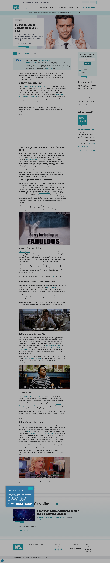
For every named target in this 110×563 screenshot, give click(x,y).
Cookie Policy (24, 500)
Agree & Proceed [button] (28, 503)
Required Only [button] (19, 503)
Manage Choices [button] (11, 503)
